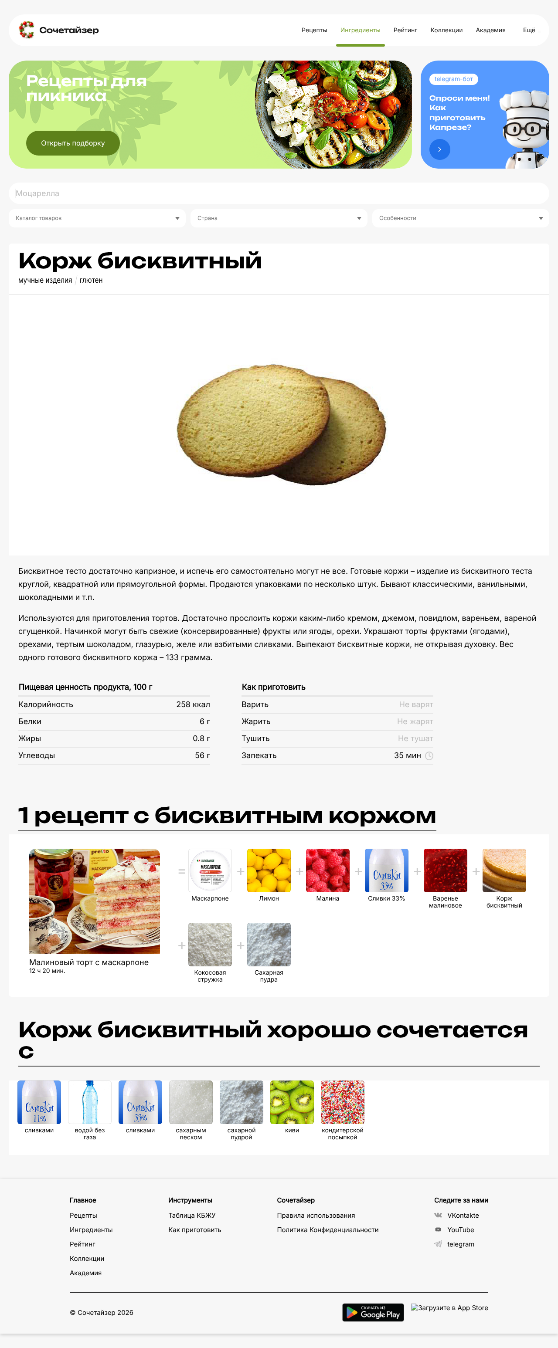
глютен (91, 280)
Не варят (416, 704)
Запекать (259, 755)
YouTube (460, 1230)
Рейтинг (406, 30)
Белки (29, 721)
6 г (205, 721)
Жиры (29, 738)
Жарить (256, 721)
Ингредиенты (360, 30)
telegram (460, 1244)
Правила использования (316, 1215)
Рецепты (314, 30)
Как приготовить (274, 687)
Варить (255, 704)
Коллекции (446, 30)
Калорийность (45, 704)
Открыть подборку (73, 143)
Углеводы (36, 755)
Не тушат (415, 738)
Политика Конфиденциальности (327, 1230)
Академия (490, 30)
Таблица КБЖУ (192, 1215)
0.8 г (201, 738)
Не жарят (415, 721)
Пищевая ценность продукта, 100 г (85, 687)
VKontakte (463, 1215)
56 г (202, 755)
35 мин (407, 755)
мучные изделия (45, 280)
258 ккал (193, 704)
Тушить (256, 738)
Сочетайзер (69, 30)
